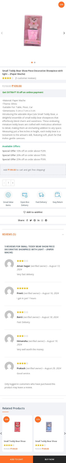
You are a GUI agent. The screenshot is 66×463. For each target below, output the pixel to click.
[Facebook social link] (27, 220)
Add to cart (16, 459)
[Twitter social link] (31, 220)
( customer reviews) (25, 78)
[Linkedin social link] (38, 220)
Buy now (49, 459)
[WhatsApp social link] (42, 220)
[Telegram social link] (46, 220)
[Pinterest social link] (35, 220)
